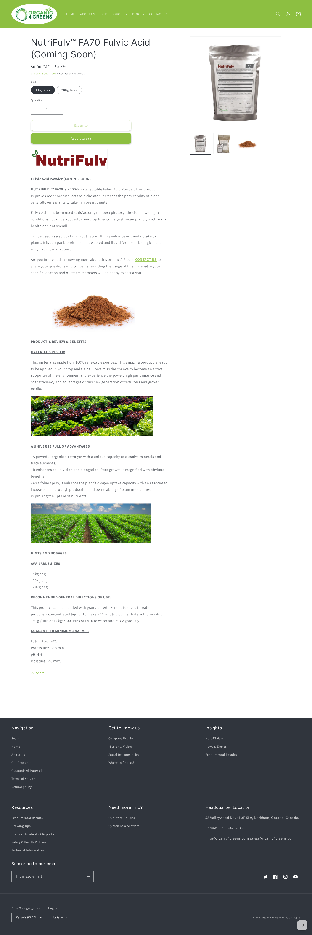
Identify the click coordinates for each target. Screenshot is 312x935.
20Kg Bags (69, 90)
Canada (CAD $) (26, 917)
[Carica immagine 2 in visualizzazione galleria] (224, 143)
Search (16, 738)
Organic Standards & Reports (32, 834)
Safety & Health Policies (28, 842)
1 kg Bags (43, 90)
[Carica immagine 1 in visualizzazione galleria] (200, 143)
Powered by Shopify (290, 917)
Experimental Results (221, 755)
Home (15, 747)
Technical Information (27, 850)
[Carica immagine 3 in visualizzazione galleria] (247, 143)
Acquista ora (81, 138)
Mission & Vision (120, 747)
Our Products (21, 763)
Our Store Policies (121, 818)
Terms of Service (23, 779)
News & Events (216, 747)
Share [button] (40, 673)
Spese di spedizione (43, 73)
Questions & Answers (123, 826)
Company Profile (120, 738)
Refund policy (21, 787)
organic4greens (270, 917)
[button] (114, 14)
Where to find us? (121, 763)
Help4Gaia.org (215, 738)
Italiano (58, 917)
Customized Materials (27, 771)
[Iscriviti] (88, 876)
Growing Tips (21, 826)
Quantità (36, 100)
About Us (18, 755)
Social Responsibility (123, 755)
